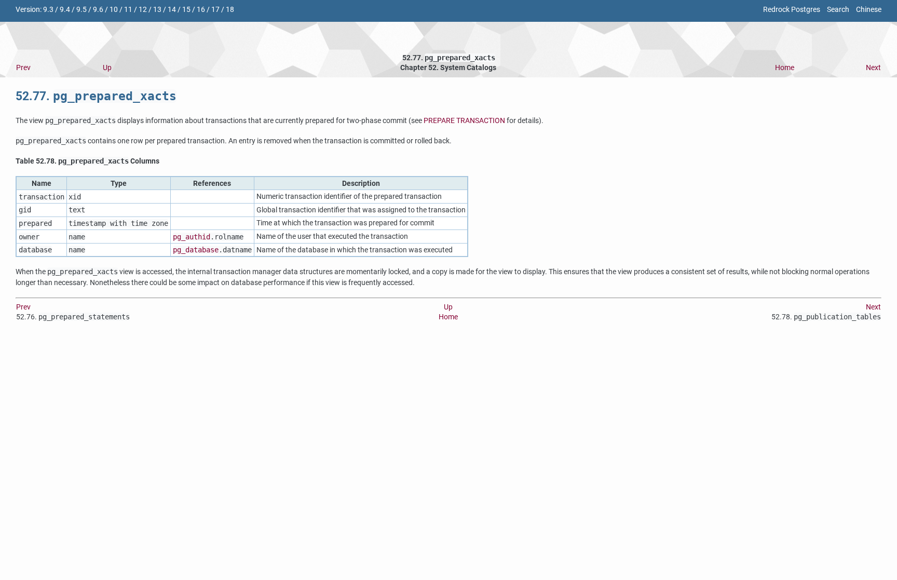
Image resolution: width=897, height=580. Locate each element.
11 (128, 9)
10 (114, 9)
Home (784, 67)
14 (172, 9)
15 (186, 9)
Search (838, 9)
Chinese (868, 9)
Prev (23, 67)
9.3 (48, 9)
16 (201, 9)
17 (215, 9)
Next (873, 67)
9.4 (65, 9)
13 (157, 9)
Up (107, 67)
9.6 (98, 9)
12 (143, 9)
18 (230, 9)
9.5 (81, 9)
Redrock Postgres (791, 9)
